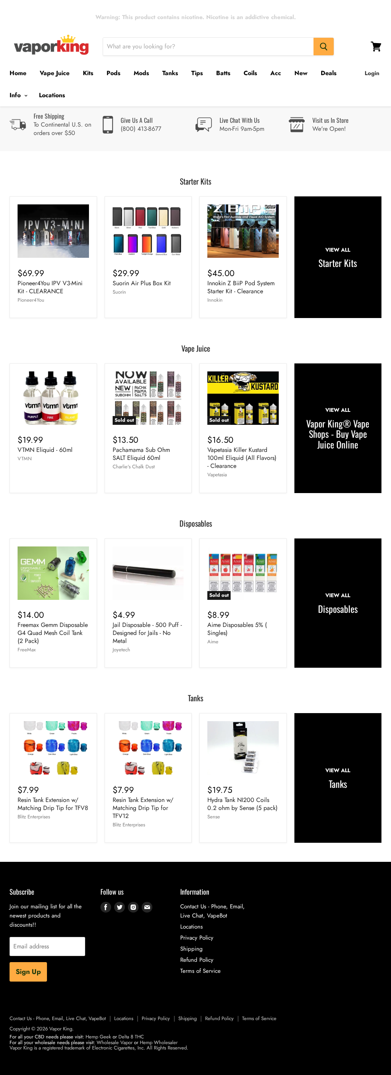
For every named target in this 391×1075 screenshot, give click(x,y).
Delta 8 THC (131, 1036)
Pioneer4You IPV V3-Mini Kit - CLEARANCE (50, 287)
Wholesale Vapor (114, 1042)
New (300, 73)
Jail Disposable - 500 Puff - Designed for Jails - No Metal (147, 632)
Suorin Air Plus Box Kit (142, 283)
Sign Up (28, 972)
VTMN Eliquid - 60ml (45, 449)
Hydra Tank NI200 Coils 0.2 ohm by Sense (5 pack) (242, 803)
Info (16, 95)
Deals (328, 73)
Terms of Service (200, 971)
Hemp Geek (98, 1036)
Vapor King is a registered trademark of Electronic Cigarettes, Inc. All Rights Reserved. (99, 1047)
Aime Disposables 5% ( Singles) (237, 628)
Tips (197, 73)
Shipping (191, 949)
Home (18, 73)
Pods (113, 73)
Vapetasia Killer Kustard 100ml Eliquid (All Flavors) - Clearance (241, 457)
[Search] (323, 46)
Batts (223, 73)
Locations (52, 95)
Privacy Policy (196, 938)
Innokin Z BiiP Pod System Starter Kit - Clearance (241, 287)
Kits (88, 73)
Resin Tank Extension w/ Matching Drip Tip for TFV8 (53, 803)
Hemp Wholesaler (159, 1042)
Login (372, 73)
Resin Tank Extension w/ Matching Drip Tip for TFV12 (143, 807)
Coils (250, 73)
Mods (141, 73)
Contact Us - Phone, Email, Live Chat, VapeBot (58, 1018)
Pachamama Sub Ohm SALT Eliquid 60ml (141, 453)
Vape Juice (54, 73)
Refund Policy (196, 960)
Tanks (170, 73)
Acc (275, 73)
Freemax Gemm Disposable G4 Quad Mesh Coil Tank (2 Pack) (53, 632)
